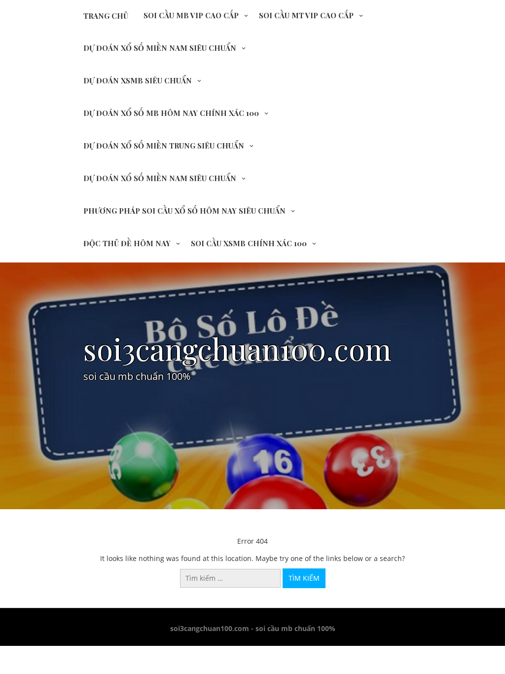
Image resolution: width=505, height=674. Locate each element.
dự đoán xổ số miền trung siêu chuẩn (163, 145)
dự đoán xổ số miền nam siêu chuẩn (159, 48)
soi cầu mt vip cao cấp (306, 15)
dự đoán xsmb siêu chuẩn (137, 80)
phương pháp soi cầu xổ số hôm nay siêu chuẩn (184, 211)
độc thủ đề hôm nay (127, 243)
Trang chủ (105, 16)
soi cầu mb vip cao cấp (191, 15)
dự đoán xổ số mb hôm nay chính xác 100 (171, 113)
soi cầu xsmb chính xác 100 (249, 243)
